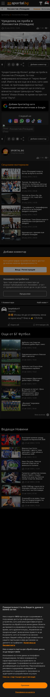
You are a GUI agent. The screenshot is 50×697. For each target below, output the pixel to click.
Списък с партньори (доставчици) (19, 677)
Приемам (25, 685)
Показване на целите (25, 692)
